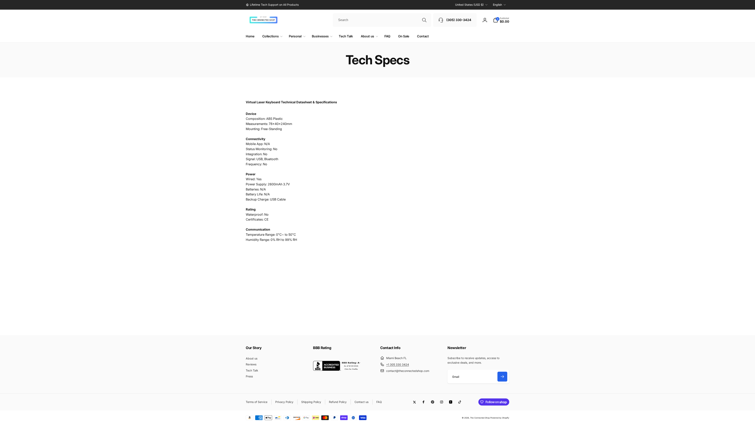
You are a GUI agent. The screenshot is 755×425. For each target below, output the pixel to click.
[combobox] (382, 20)
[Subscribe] (502, 377)
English (497, 4)
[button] (501, 20)
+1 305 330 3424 (397, 364)
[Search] (424, 20)
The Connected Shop (480, 418)
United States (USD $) (469, 4)
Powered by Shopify (499, 418)
